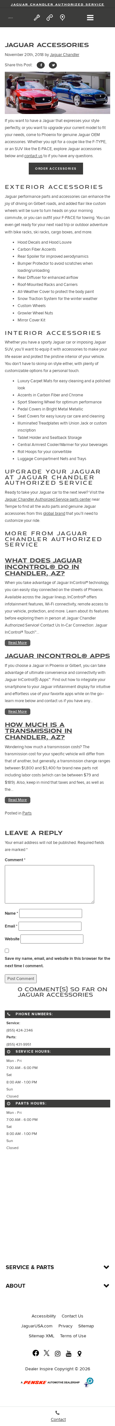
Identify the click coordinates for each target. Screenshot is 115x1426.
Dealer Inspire (39, 1369)
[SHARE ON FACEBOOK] (41, 65)
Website (12, 939)
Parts (27, 813)
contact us (33, 155)
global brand (54, 513)
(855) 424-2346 (19, 1030)
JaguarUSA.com (36, 1326)
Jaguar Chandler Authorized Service (57, 4)
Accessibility (44, 1316)
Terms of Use (73, 1336)
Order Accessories (56, 169)
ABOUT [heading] (15, 1286)
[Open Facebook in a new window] (36, 1353)
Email (11, 926)
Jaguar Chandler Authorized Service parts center (48, 499)
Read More (17, 642)
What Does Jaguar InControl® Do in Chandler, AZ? (43, 566)
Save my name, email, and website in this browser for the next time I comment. (57, 962)
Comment (15, 860)
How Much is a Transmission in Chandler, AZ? (38, 730)
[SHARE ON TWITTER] (53, 65)
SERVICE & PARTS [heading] (30, 1267)
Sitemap (86, 1326)
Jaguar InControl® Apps (57, 655)
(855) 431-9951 (18, 1044)
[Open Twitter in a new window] (46, 1353)
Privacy (65, 1326)
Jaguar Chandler (64, 54)
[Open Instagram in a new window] (57, 1353)
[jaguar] (10, 17)
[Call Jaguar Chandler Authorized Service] (50, 17)
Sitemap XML (41, 1336)
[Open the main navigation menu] (90, 17)
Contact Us (72, 1316)
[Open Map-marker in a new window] (79, 1353)
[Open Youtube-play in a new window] (68, 1353)
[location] (62, 17)
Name (11, 913)
